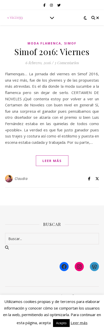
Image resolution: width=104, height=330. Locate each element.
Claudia (21, 178)
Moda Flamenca (44, 43)
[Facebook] (64, 266)
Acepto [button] (61, 323)
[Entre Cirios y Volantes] (15, 17)
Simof (70, 43)
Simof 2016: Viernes (52, 51)
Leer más (79, 322)
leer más (52, 160)
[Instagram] (79, 266)
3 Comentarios (66, 62)
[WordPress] (94, 266)
